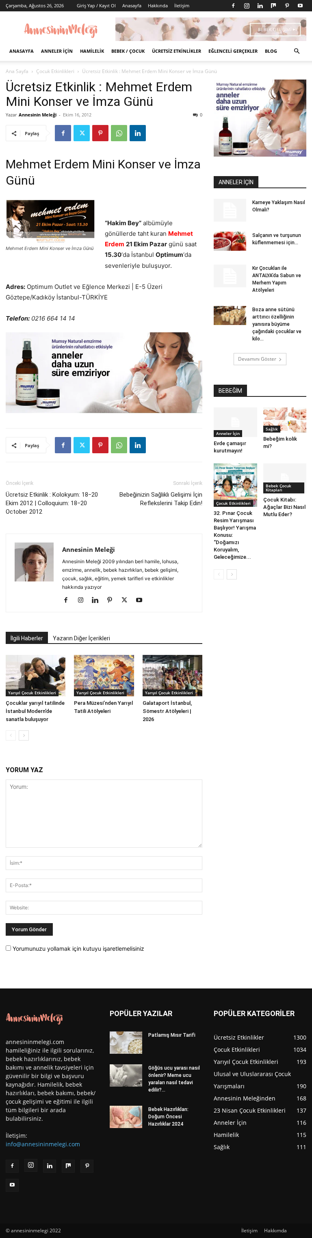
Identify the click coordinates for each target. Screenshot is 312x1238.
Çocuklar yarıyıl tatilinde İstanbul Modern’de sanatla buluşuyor (35, 711)
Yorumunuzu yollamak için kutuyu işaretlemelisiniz (77, 948)
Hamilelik (92, 51)
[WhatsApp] (119, 133)
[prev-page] (11, 735)
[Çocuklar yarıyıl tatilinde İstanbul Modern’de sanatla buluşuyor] (35, 675)
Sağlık (272, 429)
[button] (296, 51)
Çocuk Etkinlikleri (55, 71)
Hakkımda (275, 1230)
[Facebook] (233, 5)
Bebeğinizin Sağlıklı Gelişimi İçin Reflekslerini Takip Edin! (160, 499)
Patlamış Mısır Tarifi (171, 1035)
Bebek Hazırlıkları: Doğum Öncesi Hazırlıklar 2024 (168, 1117)
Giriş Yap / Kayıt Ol (96, 5)
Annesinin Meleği (37, 115)
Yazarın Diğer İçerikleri (81, 638)
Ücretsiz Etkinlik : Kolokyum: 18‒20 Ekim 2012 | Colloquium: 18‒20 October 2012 (52, 503)
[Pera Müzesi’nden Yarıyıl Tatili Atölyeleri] (104, 675)
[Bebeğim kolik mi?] (285, 420)
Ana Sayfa (17, 71)
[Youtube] (300, 5)
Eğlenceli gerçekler (233, 51)
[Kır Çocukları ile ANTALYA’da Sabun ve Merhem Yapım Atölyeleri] (230, 276)
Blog (271, 51)
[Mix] (273, 5)
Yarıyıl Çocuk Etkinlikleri (32, 692)
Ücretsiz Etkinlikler (176, 51)
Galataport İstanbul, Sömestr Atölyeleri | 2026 (167, 711)
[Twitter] (82, 133)
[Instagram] (246, 5)
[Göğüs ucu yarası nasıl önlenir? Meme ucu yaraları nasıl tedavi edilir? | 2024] (126, 1075)
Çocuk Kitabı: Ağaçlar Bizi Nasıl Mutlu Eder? (284, 507)
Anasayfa (131, 5)
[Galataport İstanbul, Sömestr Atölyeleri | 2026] (172, 675)
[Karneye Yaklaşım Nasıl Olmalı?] (230, 210)
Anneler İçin (57, 51)
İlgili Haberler (27, 638)
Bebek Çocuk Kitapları (278, 488)
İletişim (181, 5)
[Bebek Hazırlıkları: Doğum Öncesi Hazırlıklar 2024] (126, 1117)
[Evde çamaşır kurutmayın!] (235, 422)
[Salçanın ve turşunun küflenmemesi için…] (230, 241)
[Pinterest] (287, 5)
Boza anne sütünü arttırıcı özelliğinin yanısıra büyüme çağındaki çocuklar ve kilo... (276, 324)
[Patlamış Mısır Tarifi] (126, 1042)
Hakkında (158, 5)
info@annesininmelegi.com (43, 1144)
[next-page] (24, 735)
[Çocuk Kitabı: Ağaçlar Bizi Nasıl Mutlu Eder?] (285, 478)
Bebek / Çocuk (128, 51)
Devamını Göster (257, 358)
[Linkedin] (260, 5)
